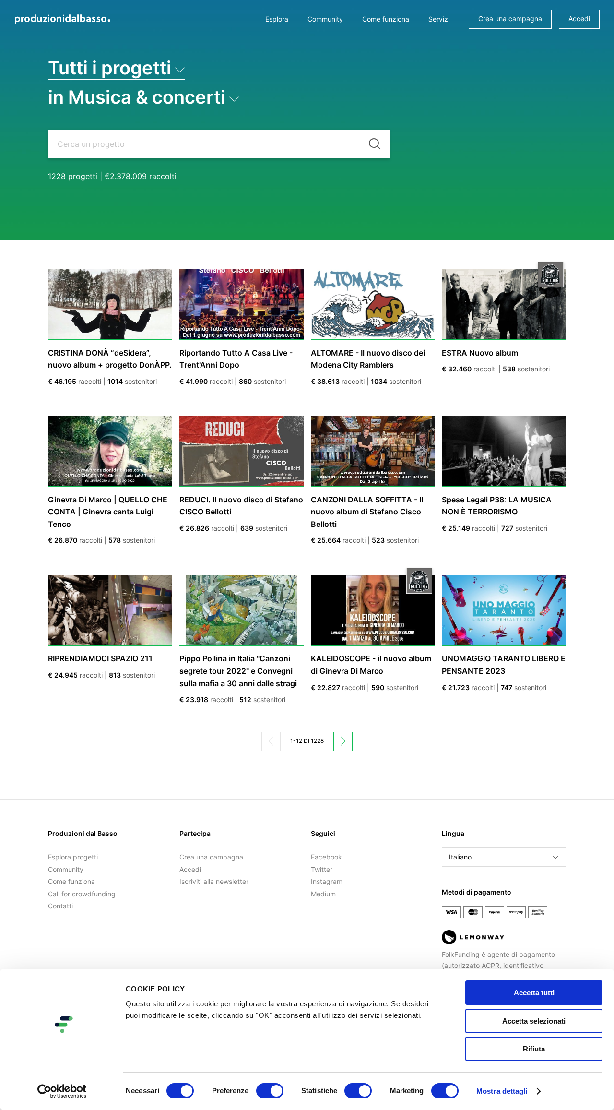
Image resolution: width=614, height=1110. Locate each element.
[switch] (269, 1090)
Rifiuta (534, 1049)
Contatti (60, 906)
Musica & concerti (146, 97)
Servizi (438, 19)
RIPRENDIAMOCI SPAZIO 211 (100, 658)
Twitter (321, 869)
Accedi (579, 18)
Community (325, 19)
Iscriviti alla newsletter (213, 881)
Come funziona (385, 19)
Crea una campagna (510, 18)
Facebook (326, 857)
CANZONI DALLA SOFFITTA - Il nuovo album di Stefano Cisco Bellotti (367, 512)
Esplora (276, 19)
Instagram (326, 881)
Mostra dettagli (502, 1091)
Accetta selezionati (534, 1021)
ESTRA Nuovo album (480, 353)
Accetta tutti (534, 993)
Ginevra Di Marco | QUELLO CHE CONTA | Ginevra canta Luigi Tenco (107, 512)
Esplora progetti (73, 857)
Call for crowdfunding (82, 894)
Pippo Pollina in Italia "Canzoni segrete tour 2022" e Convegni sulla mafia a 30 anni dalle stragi (238, 671)
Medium (323, 894)
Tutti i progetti (109, 68)
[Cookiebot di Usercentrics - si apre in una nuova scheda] (62, 1091)
